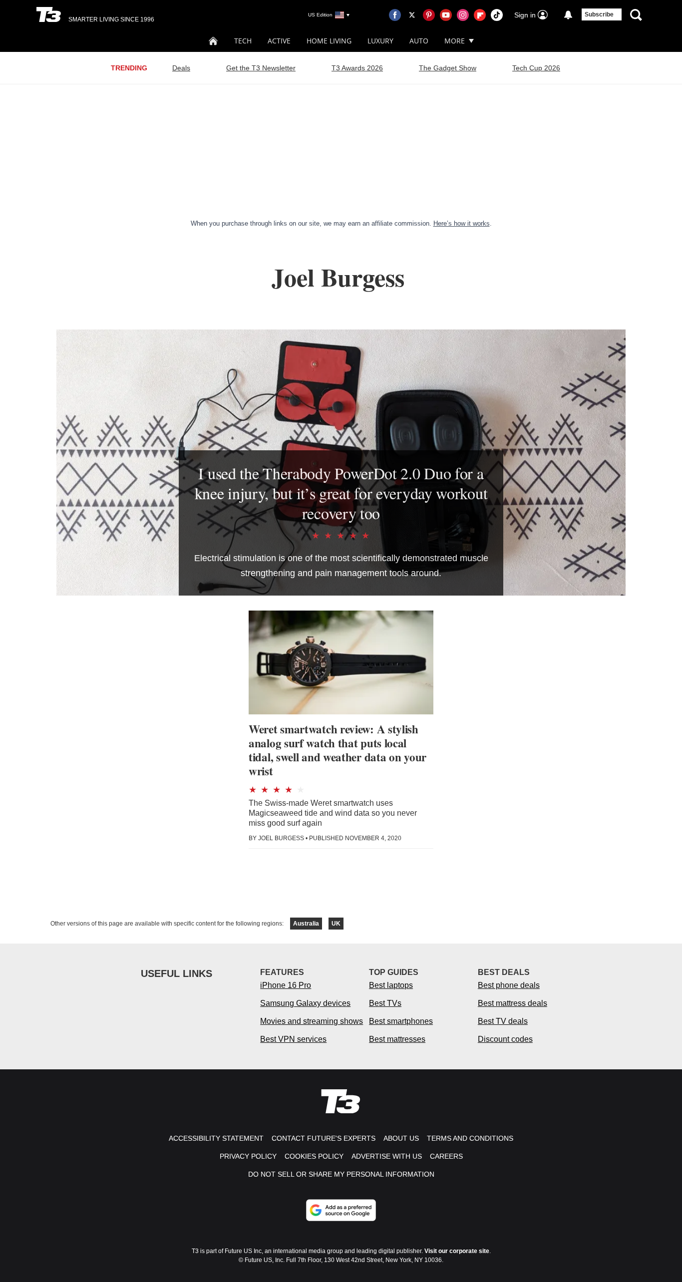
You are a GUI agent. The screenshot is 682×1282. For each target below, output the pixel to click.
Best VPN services (293, 1039)
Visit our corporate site (456, 1251)
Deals (181, 68)
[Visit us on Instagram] (463, 15)
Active (279, 40)
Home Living (329, 40)
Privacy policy (248, 1156)
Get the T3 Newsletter (261, 68)
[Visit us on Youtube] (446, 15)
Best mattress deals (512, 1003)
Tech (243, 40)
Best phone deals (509, 985)
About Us (401, 1138)
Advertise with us (386, 1156)
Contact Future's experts (323, 1138)
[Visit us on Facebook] (395, 15)
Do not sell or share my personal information (341, 1174)
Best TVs (385, 1003)
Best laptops (391, 985)
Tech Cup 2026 (536, 68)
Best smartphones (401, 1021)
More (454, 40)
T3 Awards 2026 (357, 68)
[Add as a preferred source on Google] (341, 1210)
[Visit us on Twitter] (412, 15)
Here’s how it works (461, 223)
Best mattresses (397, 1039)
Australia (306, 923)
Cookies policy (314, 1156)
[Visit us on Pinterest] (429, 15)
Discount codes (505, 1039)
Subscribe (599, 14)
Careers (446, 1156)
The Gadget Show (447, 68)
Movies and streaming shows (311, 1021)
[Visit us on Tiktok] (497, 15)
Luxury (380, 40)
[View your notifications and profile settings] (568, 15)
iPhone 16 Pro (285, 985)
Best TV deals (503, 1021)
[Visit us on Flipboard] (480, 15)
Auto (418, 40)
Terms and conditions (470, 1138)
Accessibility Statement (216, 1138)
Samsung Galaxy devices (305, 1003)
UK (336, 923)
